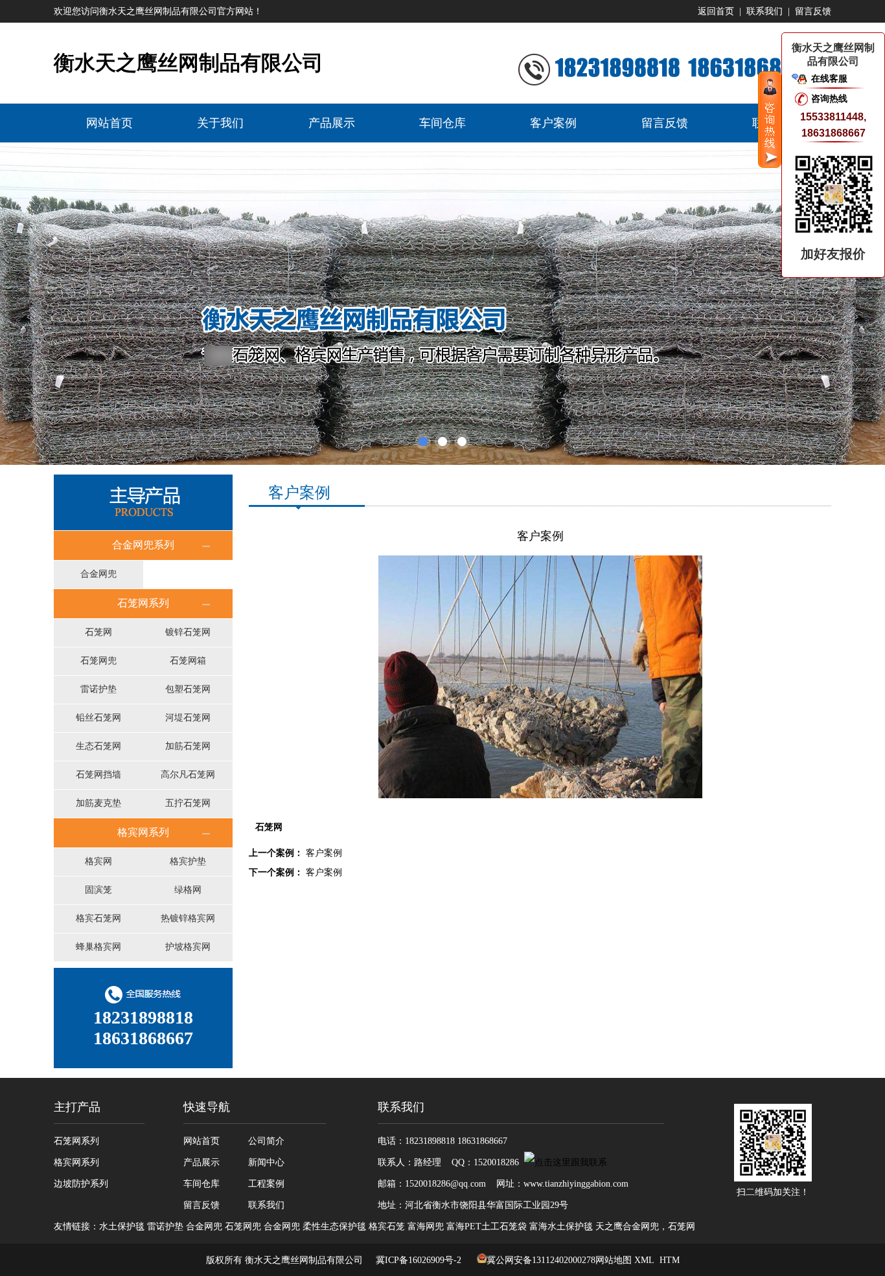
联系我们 (764, 11)
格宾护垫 (188, 861)
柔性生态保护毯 (334, 1226)
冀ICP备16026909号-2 (417, 1260)
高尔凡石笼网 (188, 774)
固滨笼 (98, 890)
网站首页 (109, 123)
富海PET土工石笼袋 (486, 1226)
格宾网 (98, 861)
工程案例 (266, 1184)
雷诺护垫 (98, 689)
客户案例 (553, 123)
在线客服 (829, 79)
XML (644, 1260)
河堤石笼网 (188, 717)
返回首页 (716, 11)
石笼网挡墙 (98, 774)
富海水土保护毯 (561, 1226)
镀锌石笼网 (188, 632)
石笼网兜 (98, 661)
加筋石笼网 (188, 746)
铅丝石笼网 (98, 717)
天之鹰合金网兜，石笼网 (645, 1226)
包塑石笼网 (188, 689)
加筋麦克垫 (98, 803)
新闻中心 (266, 1162)
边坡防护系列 (81, 1184)
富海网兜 (426, 1226)
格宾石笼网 (98, 918)
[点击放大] (540, 795)
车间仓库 (442, 123)
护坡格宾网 (188, 947)
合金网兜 (98, 574)
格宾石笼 (387, 1226)
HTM (670, 1260)
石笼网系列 (76, 1141)
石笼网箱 (188, 661)
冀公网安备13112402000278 (541, 1260)
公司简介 (266, 1141)
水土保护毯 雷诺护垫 (141, 1226)
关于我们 (220, 123)
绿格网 (187, 890)
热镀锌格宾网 (188, 918)
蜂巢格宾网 (98, 947)
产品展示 (331, 123)
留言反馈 (813, 11)
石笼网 (98, 632)
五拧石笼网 (188, 803)
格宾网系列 (76, 1162)
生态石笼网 (98, 746)
